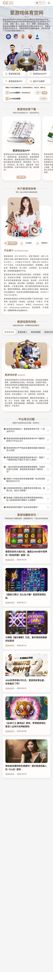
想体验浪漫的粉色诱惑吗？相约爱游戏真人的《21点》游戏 (26, 768)
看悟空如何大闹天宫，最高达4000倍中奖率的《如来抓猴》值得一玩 (26, 553)
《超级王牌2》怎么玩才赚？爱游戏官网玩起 (25, 596)
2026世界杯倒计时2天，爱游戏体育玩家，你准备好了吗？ (25, 682)
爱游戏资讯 (9, 560)
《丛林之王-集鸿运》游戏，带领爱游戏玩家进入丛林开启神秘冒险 (25, 725)
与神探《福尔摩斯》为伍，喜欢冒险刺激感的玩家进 (26, 639)
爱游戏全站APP (21, 150)
